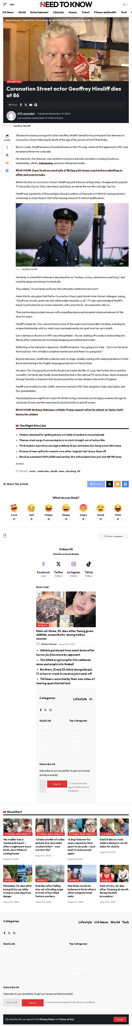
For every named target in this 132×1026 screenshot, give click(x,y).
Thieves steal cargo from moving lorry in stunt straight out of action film (62, 440)
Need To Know (66, 4)
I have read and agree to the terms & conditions (78, 787)
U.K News (107, 834)
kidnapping (46, 163)
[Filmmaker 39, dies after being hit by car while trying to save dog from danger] (17, 873)
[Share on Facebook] (21, 104)
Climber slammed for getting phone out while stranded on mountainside (61, 434)
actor (32, 471)
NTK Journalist (26, 113)
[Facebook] (43, 568)
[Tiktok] (88, 568)
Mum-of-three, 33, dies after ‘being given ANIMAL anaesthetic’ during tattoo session (64, 634)
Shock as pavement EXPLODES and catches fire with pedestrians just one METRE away (70, 456)
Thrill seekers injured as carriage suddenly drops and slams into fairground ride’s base (70, 445)
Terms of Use (66, 1019)
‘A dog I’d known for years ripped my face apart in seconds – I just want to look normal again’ (81, 846)
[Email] (30, 104)
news (61, 471)
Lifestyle (80, 699)
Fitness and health (18, 834)
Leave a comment (114, 536)
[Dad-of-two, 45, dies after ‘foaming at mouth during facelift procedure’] (114, 873)
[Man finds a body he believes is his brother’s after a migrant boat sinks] (82, 873)
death (54, 471)
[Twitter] (58, 568)
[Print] (35, 104)
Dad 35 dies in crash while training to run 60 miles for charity (113, 843)
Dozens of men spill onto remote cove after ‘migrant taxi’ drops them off (62, 451)
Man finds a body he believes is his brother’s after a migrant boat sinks (82, 891)
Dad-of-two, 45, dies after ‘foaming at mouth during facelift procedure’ (114, 891)
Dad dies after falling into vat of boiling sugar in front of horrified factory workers (49, 891)
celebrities (43, 471)
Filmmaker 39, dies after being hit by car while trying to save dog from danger (17, 891)
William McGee (49, 644)
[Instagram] (73, 568)
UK (78, 471)
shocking (71, 471)
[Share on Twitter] (26, 104)
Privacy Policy (47, 1019)
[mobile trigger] (6, 4)
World (42, 625)
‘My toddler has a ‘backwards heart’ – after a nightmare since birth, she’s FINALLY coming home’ (17, 846)
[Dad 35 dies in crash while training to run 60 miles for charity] (114, 827)
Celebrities (14, 81)
